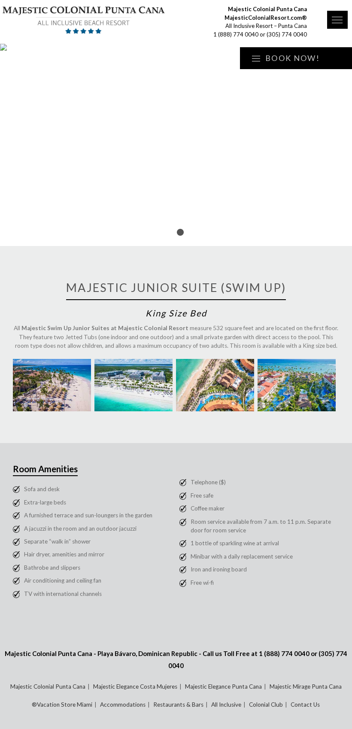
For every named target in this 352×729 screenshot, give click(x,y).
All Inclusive (226, 704)
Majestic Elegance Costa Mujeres (135, 686)
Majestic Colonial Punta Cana (47, 686)
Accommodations (123, 704)
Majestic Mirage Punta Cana (306, 686)
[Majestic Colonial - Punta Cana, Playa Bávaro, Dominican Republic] (83, 20)
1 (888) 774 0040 (235, 34)
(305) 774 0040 (287, 34)
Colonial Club (266, 704)
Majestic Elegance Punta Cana (223, 686)
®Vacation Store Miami (62, 704)
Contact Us (305, 704)
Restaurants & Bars (178, 704)
